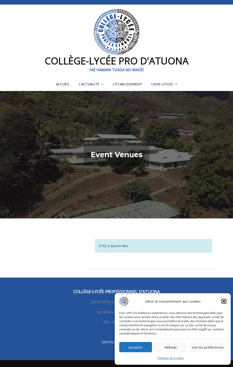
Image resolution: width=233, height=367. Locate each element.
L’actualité (89, 84)
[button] (224, 301)
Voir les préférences (208, 347)
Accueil (63, 84)
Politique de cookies (170, 358)
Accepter (136, 347)
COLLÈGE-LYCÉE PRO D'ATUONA (117, 60)
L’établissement (127, 84)
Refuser (171, 347)
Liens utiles (162, 84)
